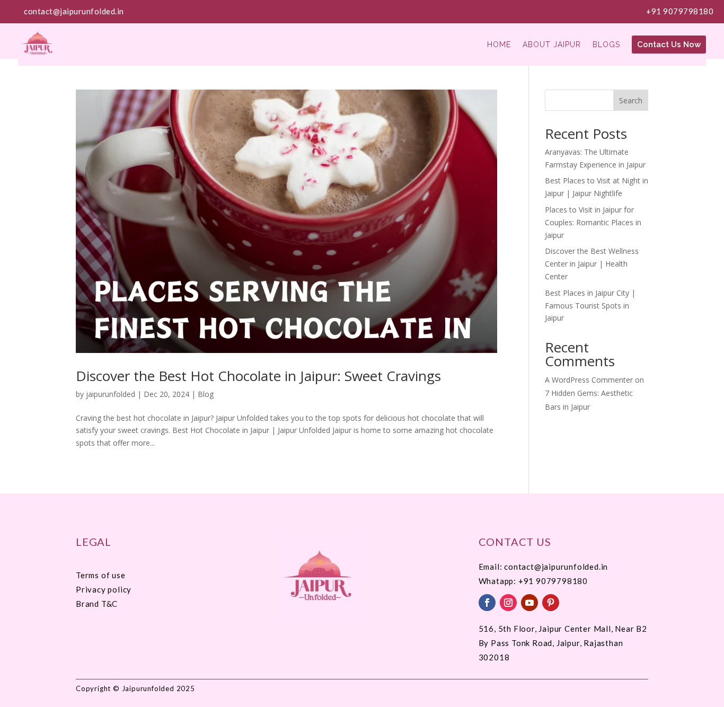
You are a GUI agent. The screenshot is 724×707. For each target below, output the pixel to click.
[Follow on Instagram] (508, 602)
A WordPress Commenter (589, 380)
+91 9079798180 (679, 11)
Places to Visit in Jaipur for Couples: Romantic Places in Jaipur (593, 222)
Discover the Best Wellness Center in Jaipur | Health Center (592, 263)
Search (630, 100)
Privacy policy (103, 589)
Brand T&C (97, 603)
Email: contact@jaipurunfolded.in (543, 566)
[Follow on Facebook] (487, 602)
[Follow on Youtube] (529, 602)
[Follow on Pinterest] (550, 602)
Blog (206, 394)
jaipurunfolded (110, 394)
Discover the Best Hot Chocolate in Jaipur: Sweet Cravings (258, 375)
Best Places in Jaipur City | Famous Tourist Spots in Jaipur (590, 305)
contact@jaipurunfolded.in (74, 11)
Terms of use (101, 575)
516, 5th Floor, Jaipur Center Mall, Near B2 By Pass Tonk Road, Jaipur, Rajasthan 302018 (563, 643)
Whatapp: (498, 581)
